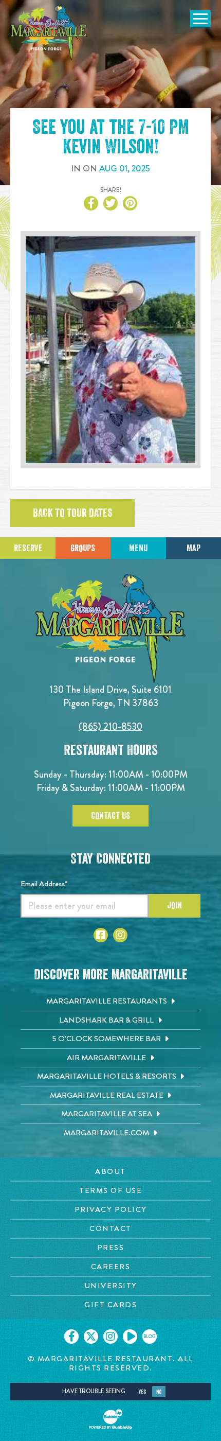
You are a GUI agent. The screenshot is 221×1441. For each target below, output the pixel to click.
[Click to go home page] (48, 33)
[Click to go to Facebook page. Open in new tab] (101, 935)
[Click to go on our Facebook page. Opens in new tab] (71, 1336)
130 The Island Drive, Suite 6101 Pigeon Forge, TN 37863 (110, 696)
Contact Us (110, 815)
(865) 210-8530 (110, 726)
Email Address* (44, 883)
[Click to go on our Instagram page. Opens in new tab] (110, 1336)
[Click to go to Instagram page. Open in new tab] (120, 935)
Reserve (28, 548)
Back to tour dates (72, 513)
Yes (142, 1392)
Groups (82, 548)
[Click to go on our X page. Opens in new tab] (91, 1336)
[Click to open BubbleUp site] (110, 1419)
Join (174, 905)
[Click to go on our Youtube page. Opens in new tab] (130, 1336)
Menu (138, 548)
